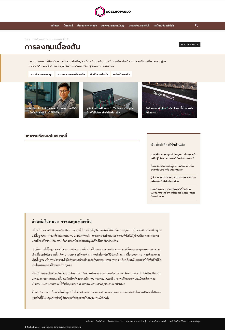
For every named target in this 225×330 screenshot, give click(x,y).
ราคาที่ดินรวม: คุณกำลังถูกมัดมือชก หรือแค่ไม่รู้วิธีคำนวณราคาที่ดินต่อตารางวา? (174, 156)
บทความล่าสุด (194, 321)
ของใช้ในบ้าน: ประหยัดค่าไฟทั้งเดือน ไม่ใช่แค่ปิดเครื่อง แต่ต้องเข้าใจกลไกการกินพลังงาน (173, 192)
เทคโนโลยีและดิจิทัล (164, 25)
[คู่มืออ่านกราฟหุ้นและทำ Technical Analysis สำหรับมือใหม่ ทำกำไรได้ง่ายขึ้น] (110, 100)
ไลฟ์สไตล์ (68, 25)
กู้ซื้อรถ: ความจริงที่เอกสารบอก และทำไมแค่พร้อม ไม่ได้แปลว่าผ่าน (173, 179)
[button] (196, 26)
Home (27, 39)
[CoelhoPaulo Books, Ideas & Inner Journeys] (112, 11)
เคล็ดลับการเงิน (121, 74)
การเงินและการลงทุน (42, 39)
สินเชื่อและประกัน (99, 74)
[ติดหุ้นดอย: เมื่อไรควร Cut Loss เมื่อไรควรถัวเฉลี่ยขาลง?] (169, 100)
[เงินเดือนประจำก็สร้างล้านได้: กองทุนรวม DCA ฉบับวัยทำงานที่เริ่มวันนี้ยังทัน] (52, 100)
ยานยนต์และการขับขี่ (139, 25)
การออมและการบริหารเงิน (71, 74)
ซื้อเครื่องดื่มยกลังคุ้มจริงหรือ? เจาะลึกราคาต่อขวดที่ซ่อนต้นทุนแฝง (172, 168)
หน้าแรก (55, 25)
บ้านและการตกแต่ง (87, 25)
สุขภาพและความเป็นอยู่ (112, 25)
